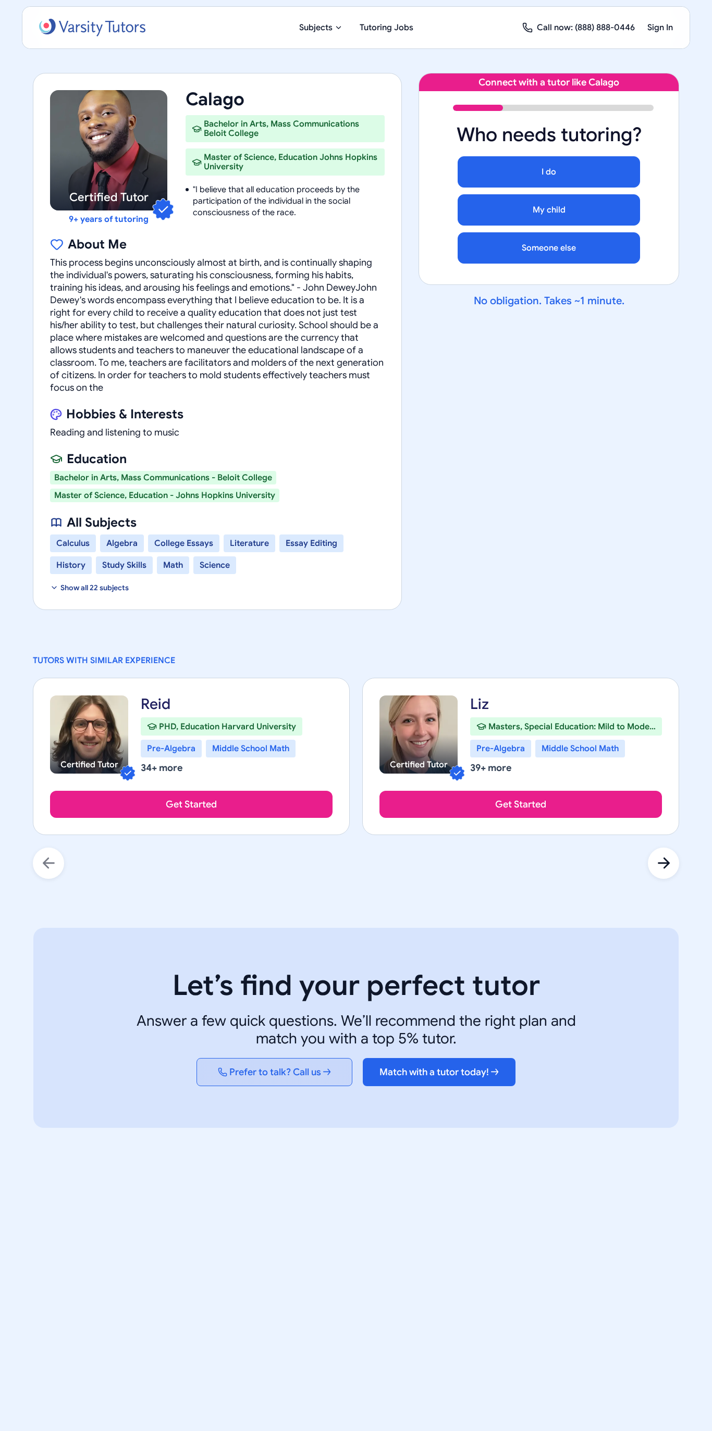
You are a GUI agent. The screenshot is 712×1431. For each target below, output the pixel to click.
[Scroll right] (663, 863)
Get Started (191, 804)
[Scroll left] (48, 863)
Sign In (660, 27)
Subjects (316, 27)
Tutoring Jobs (386, 27)
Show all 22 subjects (94, 587)
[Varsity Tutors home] (92, 27)
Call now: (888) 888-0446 (586, 27)
